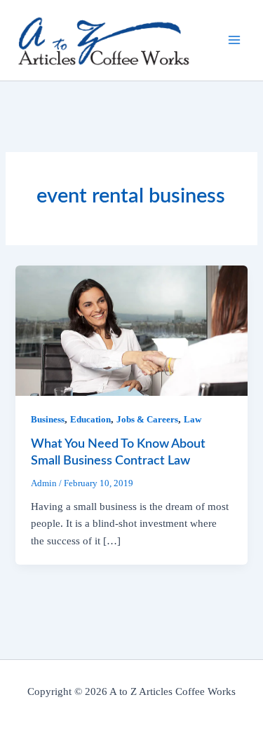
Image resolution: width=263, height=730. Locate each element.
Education (90, 420)
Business (48, 420)
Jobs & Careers (147, 420)
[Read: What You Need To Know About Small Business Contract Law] (131, 329)
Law (192, 420)
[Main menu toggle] (234, 40)
